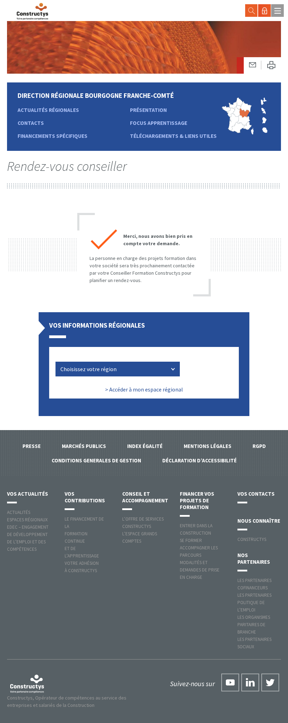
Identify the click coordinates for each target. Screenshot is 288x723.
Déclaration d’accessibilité (199, 460)
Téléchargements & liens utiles (173, 136)
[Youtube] (230, 682)
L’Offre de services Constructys (143, 522)
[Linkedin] (250, 682)
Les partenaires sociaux (254, 643)
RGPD (259, 446)
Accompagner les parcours (199, 551)
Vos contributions (85, 497)
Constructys (251, 539)
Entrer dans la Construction (196, 529)
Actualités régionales (48, 110)
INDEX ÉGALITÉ (145, 446)
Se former (191, 540)
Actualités (18, 512)
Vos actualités (27, 493)
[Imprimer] (271, 65)
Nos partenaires (253, 558)
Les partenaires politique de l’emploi (254, 602)
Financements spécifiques (52, 136)
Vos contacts (256, 493)
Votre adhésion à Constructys (82, 567)
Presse (31, 446)
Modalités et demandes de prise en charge (200, 570)
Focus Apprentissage (158, 123)
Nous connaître (258, 520)
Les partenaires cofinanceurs (254, 584)
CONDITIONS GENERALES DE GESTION (96, 460)
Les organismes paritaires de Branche (253, 624)
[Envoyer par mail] (252, 65)
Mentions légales (207, 446)
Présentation (148, 110)
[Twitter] (270, 682)
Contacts (31, 123)
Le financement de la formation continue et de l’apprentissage (84, 537)
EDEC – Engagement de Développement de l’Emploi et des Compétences (27, 538)
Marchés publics (84, 446)
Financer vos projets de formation (197, 500)
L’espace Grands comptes (139, 537)
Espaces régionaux (27, 520)
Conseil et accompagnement (145, 497)
